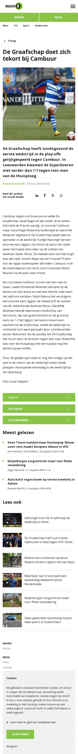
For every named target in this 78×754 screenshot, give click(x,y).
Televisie (7, 667)
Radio (6, 662)
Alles (5, 25)
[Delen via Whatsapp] (61, 195)
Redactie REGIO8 (13, 183)
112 (16, 25)
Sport (26, 25)
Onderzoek (41, 25)
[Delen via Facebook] (44, 195)
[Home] (19, 6)
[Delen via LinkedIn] (37, 195)
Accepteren (20, 734)
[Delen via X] (52, 195)
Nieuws (19, 17)
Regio (58, 17)
